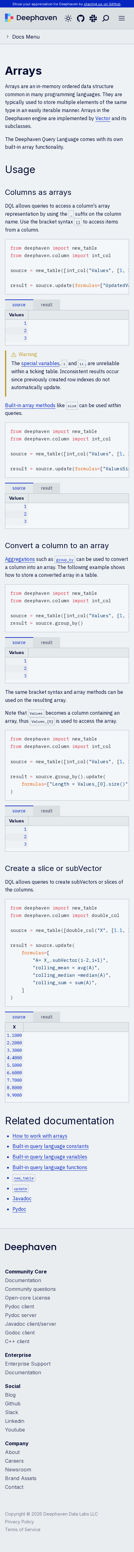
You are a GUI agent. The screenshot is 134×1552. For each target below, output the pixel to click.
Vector (102, 118)
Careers (14, 1461)
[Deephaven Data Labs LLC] (30, 1248)
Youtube (15, 1430)
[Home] (31, 18)
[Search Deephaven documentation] (105, 18)
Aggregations (20, 559)
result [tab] (47, 305)
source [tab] (19, 305)
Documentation (23, 1280)
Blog (10, 1395)
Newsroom (18, 1469)
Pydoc (19, 1209)
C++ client (17, 1341)
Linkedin (14, 1421)
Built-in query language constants (50, 1146)
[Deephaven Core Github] (80, 18)
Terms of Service (23, 1529)
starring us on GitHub (102, 4)
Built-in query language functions (49, 1167)
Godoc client (20, 1332)
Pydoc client (19, 1306)
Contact (14, 1487)
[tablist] (67, 304)
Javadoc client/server (30, 1324)
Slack (11, 1412)
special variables (40, 363)
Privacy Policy (19, 1521)
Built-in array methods (30, 405)
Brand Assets (20, 1478)
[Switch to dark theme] (68, 18)
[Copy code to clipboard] (123, 245)
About (12, 1452)
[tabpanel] (67, 328)
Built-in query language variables (49, 1157)
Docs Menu (26, 37)
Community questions (30, 1289)
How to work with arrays (39, 1136)
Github (13, 1403)
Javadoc (21, 1198)
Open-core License (27, 1298)
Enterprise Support (27, 1364)
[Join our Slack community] (93, 18)
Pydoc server (21, 1315)
